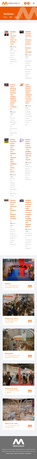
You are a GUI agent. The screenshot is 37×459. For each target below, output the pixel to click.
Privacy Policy (9, 453)
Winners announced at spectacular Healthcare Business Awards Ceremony (13, 210)
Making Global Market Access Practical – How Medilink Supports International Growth (28, 150)
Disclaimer (28, 453)
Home (5, 17)
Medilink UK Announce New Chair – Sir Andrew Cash (13, 38)
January (16, 17)
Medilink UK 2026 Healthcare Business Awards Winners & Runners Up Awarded (28, 42)
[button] (33, 3)
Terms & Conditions (19, 453)
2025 (10, 17)
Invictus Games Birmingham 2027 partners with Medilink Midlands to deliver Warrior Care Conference (13, 97)
